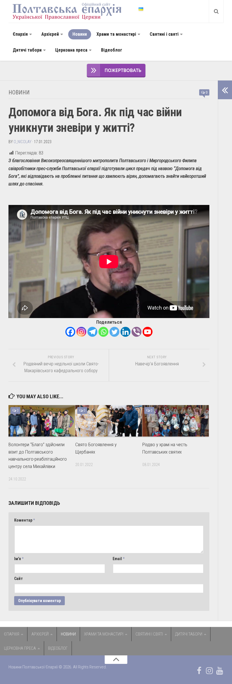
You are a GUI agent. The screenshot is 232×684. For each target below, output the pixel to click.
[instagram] (209, 671)
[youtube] (220, 671)
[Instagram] (81, 332)
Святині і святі (164, 34)
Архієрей (50, 34)
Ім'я (18, 558)
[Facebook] (70, 332)
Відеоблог (111, 50)
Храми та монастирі (116, 34)
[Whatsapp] (103, 332)
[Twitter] (114, 332)
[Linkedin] (125, 332)
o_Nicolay (22, 141)
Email (118, 558)
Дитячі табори (27, 50)
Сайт (18, 578)
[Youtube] (147, 332)
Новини (79, 34)
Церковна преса (71, 50)
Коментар (24, 520)
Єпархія (20, 34)
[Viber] (136, 332)
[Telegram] (92, 332)
